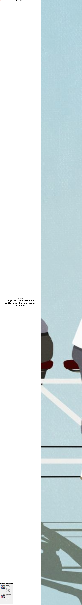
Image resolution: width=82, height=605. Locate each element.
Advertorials (20, 298)
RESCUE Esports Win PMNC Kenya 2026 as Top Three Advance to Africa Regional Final (8, 588)
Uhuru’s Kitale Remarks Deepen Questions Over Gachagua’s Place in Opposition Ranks (9, 598)
